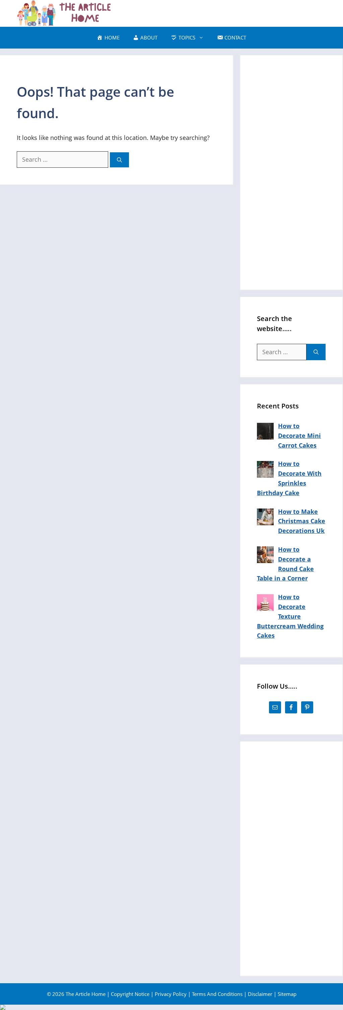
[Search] (119, 159)
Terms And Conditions (217, 994)
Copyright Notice (130, 994)
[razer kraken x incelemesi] (171, 1007)
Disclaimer (260, 994)
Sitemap (287, 994)
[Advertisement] (291, 172)
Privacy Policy (171, 994)
